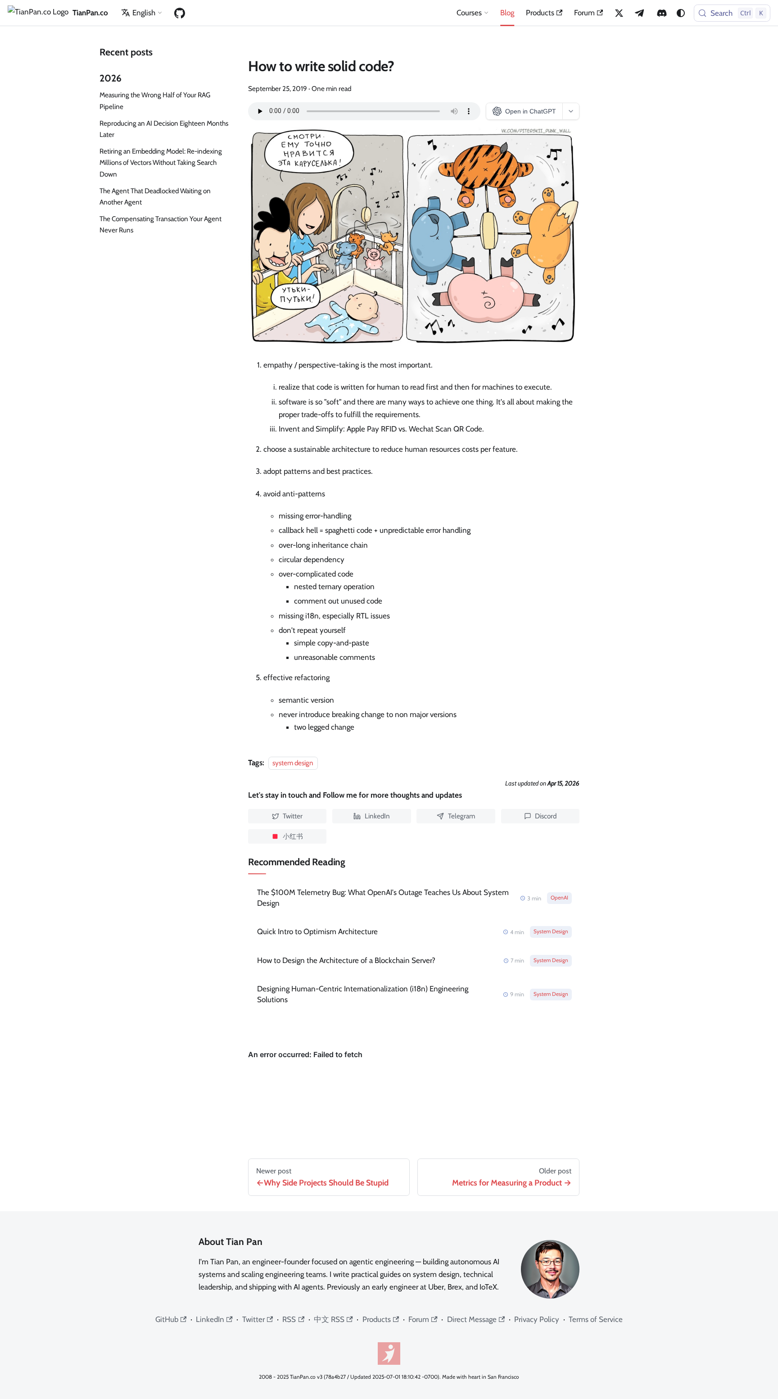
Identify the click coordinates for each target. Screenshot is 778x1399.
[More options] (570, 111)
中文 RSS (329, 1319)
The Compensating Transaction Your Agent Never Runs (161, 224)
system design (292, 763)
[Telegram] (640, 13)
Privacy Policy (536, 1319)
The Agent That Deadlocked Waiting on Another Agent (155, 196)
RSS (289, 1319)
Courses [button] (469, 12)
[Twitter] (619, 12)
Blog (507, 12)
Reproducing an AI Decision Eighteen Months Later (164, 129)
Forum (584, 12)
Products (540, 12)
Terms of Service (596, 1319)
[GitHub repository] (179, 12)
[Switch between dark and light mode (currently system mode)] (680, 13)
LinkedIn (210, 1319)
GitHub (166, 1319)
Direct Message (472, 1319)
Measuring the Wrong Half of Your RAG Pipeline (155, 100)
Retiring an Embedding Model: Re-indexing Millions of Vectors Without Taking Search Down (161, 162)
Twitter (253, 1319)
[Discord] (662, 12)
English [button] (143, 12)
